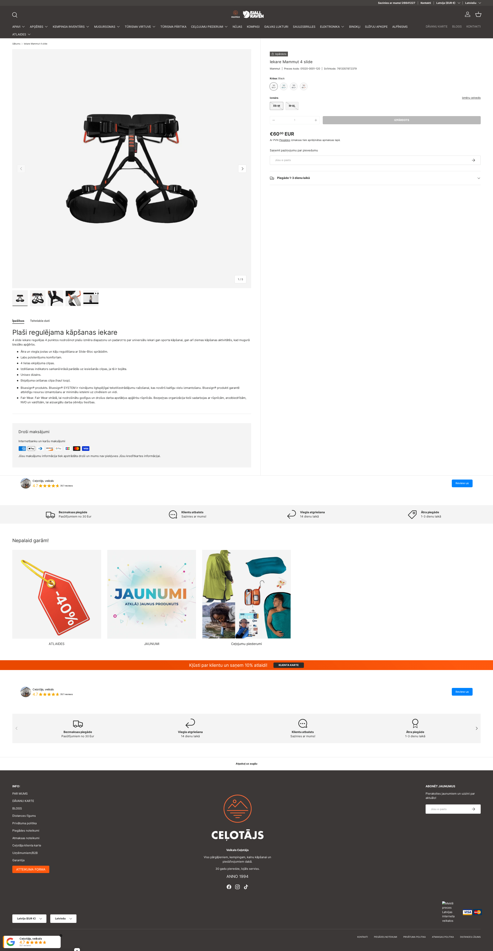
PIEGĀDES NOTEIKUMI (385, 937)
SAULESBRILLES (304, 27)
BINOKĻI (354, 27)
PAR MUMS (20, 793)
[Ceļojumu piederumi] (246, 594)
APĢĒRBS (36, 27)
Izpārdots (401, 120)
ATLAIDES (19, 34)
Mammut (275, 68)
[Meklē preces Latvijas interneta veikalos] (450, 912)
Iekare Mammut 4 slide (35, 44)
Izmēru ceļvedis (471, 97)
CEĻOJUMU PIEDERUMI (207, 27)
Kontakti (426, 2)
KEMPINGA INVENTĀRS (69, 27)
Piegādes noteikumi (25, 830)
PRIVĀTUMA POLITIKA (414, 937)
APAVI (16, 27)
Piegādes (284, 140)
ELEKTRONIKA (330, 27)
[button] (478, 14)
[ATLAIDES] (57, 594)
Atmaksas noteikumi (25, 838)
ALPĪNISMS (400, 27)
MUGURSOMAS (104, 27)
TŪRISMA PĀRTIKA (173, 27)
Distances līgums (24, 816)
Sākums (16, 44)
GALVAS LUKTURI (276, 27)
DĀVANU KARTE (437, 26)
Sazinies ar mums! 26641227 (396, 2)
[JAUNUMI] (151, 594)
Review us (462, 483)
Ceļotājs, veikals (43, 481)
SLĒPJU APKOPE (376, 27)
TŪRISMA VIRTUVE (138, 27)
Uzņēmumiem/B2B (25, 853)
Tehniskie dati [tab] (40, 321)
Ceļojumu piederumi (246, 644)
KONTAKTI (473, 26)
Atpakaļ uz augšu (246, 763)
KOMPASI (253, 27)
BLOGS (457, 26)
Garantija (18, 860)
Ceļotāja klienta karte (26, 845)
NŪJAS (237, 27)
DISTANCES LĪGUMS (470, 937)
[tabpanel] (131, 366)
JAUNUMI (151, 644)
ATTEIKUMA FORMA (30, 869)
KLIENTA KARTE (289, 665)
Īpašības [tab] (18, 321)
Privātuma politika (24, 823)
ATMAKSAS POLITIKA (443, 937)
